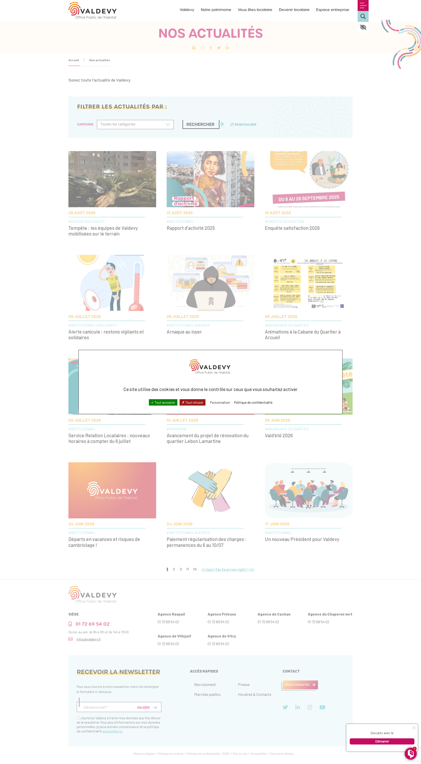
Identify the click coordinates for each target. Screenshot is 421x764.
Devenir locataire (294, 9)
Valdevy (187, 9)
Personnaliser (220, 402)
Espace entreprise (332, 9)
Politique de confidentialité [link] (253, 402)
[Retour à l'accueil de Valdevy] (92, 10)
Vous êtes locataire (255, 9)
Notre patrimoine (216, 9)
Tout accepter (164, 402)
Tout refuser (194, 402)
